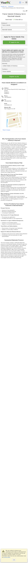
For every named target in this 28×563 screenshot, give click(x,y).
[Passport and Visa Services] (6, 2)
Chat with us (19, 19)
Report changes (6, 130)
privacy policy (7, 557)
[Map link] (14, 119)
